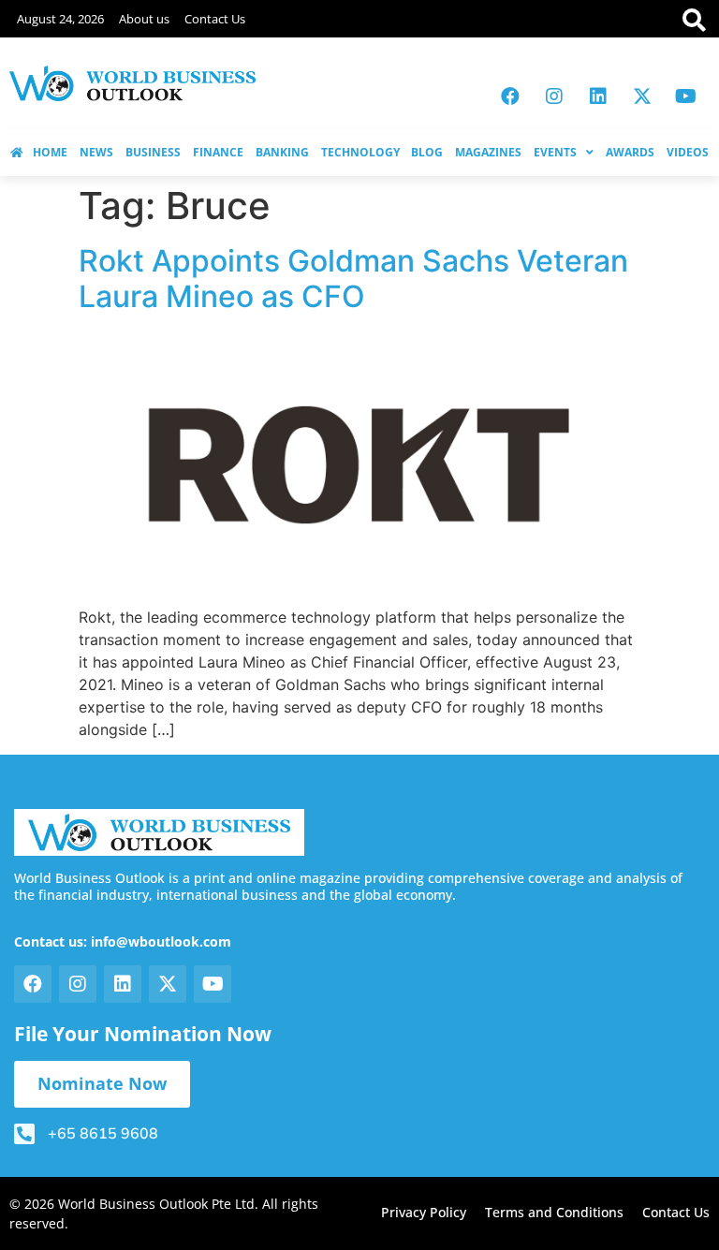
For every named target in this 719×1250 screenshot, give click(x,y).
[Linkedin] (598, 96)
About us (144, 18)
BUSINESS (153, 152)
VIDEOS (688, 152)
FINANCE (218, 152)
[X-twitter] (642, 96)
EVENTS (555, 152)
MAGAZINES (488, 152)
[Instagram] (554, 96)
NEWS (96, 152)
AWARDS (630, 152)
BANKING (282, 152)
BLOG (427, 152)
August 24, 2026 (60, 18)
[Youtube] (686, 96)
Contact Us (214, 18)
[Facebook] (510, 96)
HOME (50, 152)
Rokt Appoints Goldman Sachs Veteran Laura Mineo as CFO (353, 279)
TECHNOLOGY (360, 152)
